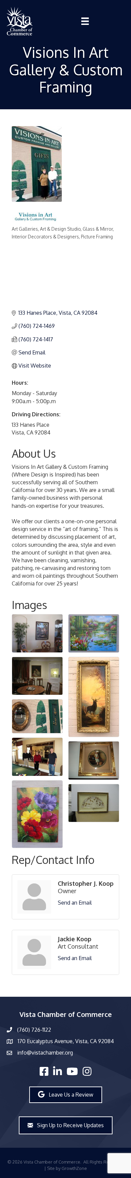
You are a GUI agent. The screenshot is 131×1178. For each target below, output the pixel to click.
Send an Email (75, 902)
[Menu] (85, 21)
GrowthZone (74, 1168)
